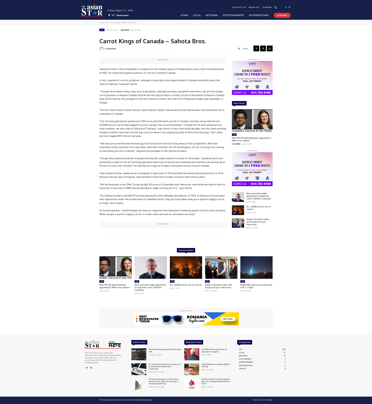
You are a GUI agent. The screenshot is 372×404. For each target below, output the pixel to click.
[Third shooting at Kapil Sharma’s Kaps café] (138, 354)
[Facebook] (286, 7)
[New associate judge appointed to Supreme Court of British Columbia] (238, 197)
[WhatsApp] (270, 48)
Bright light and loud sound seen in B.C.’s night (256, 286)
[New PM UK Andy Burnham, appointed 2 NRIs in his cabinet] (252, 120)
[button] (275, 7)
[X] (289, 7)
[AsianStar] (102, 48)
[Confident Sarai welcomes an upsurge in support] (191, 354)
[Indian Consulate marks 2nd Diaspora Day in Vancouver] (238, 223)
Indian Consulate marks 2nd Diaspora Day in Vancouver (257, 222)
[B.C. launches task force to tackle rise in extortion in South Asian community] (138, 369)
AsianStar (111, 48)
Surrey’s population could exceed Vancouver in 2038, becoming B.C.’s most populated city (164, 381)
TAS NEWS (236, 144)
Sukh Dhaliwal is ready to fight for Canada (216, 365)
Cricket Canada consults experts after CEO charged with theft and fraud (216, 381)
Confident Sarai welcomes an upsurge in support (214, 350)
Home (101, 22)
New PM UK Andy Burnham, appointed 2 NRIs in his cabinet (251, 139)
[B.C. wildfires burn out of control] (238, 210)
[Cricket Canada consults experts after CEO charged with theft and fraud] (191, 384)
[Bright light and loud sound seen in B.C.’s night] (256, 267)
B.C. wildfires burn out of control (258, 208)
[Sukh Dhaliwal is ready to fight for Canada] (191, 369)
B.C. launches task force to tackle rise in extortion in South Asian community (165, 366)
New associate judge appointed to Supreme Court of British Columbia (258, 196)
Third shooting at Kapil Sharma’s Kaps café (165, 350)
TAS (106, 22)
